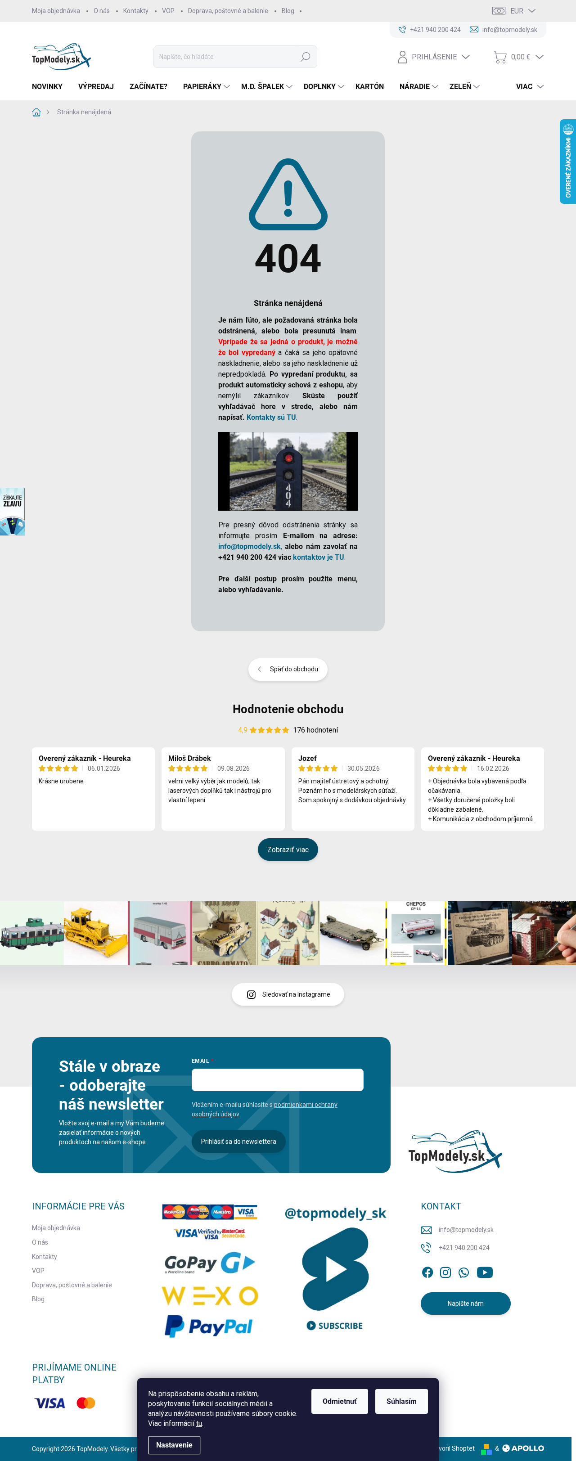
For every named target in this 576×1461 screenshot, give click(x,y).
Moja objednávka (56, 10)
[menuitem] (50, 86)
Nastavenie (174, 1445)
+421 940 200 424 (464, 1247)
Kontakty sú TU (271, 417)
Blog (288, 10)
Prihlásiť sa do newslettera (238, 1141)
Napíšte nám (466, 1303)
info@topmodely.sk (466, 1229)
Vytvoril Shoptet (452, 1448)
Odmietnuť (340, 1401)
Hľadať (305, 56)
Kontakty (135, 10)
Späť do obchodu (294, 669)
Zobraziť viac (288, 849)
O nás (102, 10)
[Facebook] (427, 1270)
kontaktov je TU (318, 557)
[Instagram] (445, 1270)
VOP (168, 10)
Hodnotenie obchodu (288, 709)
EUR (516, 11)
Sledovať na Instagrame (296, 994)
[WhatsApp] (463, 1270)
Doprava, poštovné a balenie (228, 10)
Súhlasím (402, 1401)
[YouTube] (485, 1270)
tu (199, 1423)
